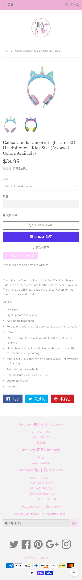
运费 (23, 168)
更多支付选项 (41, 247)
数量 (5, 196)
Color (6, 178)
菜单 (10, 5)
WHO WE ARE (41, 432)
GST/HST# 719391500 (41, 499)
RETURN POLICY (41, 478)
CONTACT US (41, 463)
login (15, 265)
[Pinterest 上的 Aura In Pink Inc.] (38, 547)
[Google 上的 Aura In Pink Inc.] (52, 547)
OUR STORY (41, 437)
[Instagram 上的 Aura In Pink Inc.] (66, 547)
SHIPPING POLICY (41, 483)
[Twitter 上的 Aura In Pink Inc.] (14, 547)
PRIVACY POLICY (41, 488)
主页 (5, 51)
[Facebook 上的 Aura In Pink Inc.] (26, 547)
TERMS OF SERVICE (41, 494)
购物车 (74, 5)
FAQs (41, 458)
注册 (74, 523)
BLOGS (41, 443)
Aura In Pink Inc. (42, 558)
